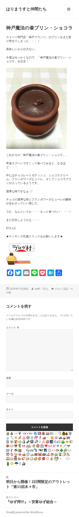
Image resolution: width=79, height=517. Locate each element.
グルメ (58, 288)
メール (10, 393)
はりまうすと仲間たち (26, 9)
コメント (12, 327)
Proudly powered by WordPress (24, 512)
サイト (10, 409)
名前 (8, 377)
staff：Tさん (41, 288)
